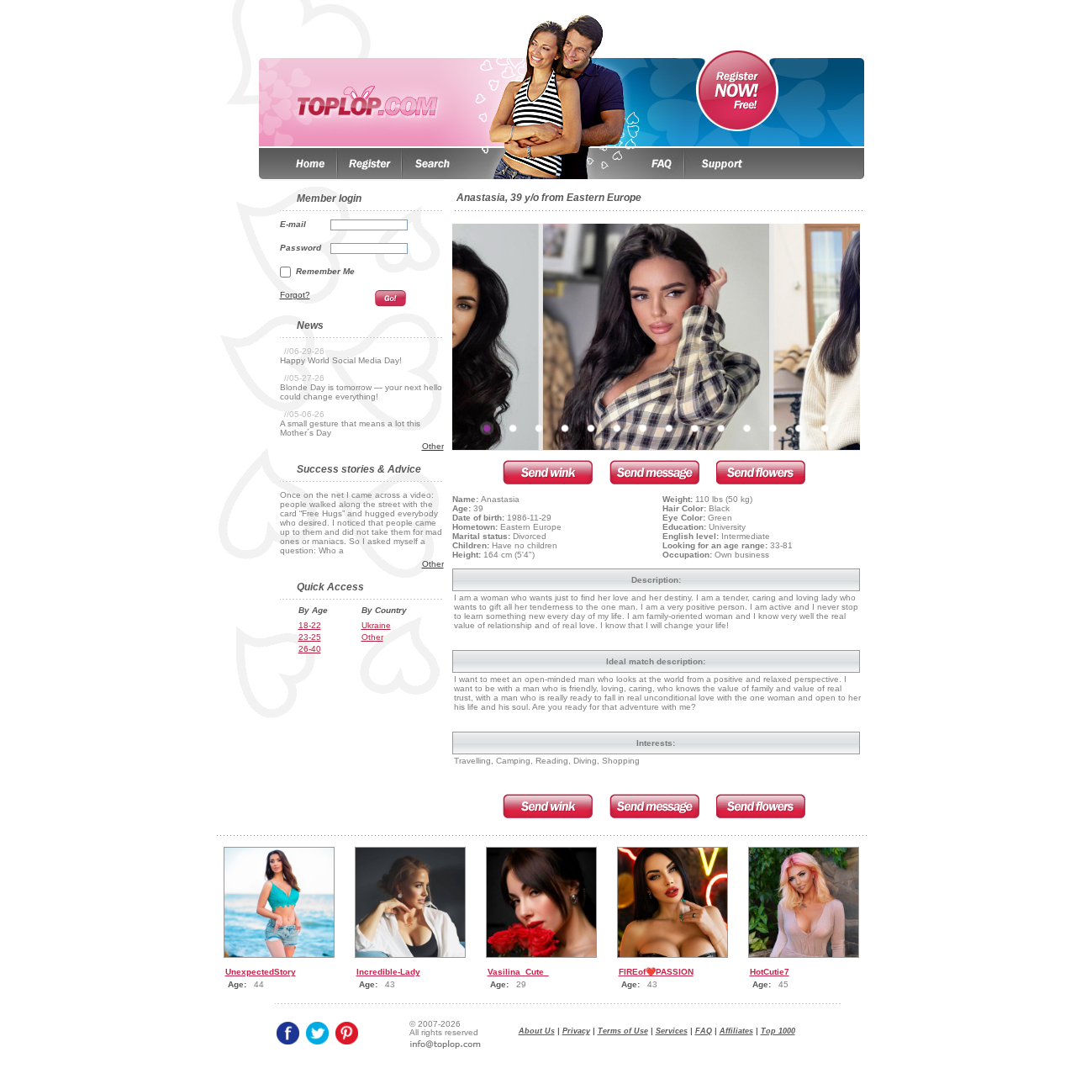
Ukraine (376, 625)
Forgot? (295, 294)
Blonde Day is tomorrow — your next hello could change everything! (361, 392)
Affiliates (736, 1031)
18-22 (309, 625)
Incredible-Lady (388, 971)
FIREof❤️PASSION (656, 971)
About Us (537, 1031)
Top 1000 (778, 1031)
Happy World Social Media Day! (341, 360)
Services (672, 1031)
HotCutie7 (769, 971)
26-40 (309, 648)
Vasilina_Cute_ (518, 971)
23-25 (309, 637)
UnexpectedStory (260, 971)
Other (433, 446)
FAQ (703, 1031)
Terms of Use (623, 1031)
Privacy (576, 1031)
